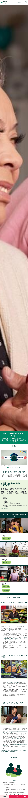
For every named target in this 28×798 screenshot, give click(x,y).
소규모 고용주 (6, 590)
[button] (14, 458)
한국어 (20, 2)
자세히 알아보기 (4, 508)
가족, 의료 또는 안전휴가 (12, 682)
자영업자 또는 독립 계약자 (17, 638)
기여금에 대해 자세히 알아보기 (17, 738)
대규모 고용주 (6, 586)
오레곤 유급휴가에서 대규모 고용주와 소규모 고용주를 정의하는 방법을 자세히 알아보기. (13, 751)
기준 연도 (9, 629)
